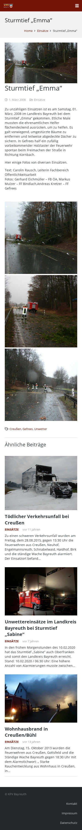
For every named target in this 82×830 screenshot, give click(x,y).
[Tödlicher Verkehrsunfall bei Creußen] (41, 483)
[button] (77, 6)
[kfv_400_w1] (8, 5)
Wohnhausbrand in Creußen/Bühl (26, 732)
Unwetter (40, 429)
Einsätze (39, 100)
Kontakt (71, 804)
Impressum (69, 813)
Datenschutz (68, 823)
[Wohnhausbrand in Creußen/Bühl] (41, 698)
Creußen (15, 429)
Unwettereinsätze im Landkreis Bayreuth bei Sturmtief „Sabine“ (40, 628)
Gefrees (28, 429)
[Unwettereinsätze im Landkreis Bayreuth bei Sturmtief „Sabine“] (41, 591)
